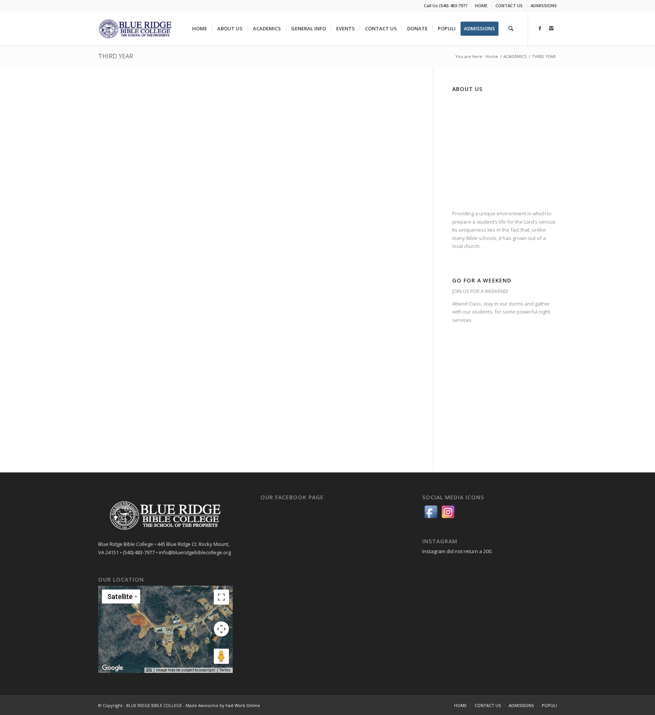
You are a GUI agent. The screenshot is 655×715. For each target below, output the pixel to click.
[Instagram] (551, 28)
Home (492, 56)
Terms (224, 670)
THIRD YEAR (115, 56)
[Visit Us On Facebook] (430, 518)
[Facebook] (539, 28)
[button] (165, 624)
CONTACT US (509, 5)
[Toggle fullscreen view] (221, 597)
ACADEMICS (515, 56)
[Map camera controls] (221, 629)
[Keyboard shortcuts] (149, 670)
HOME (481, 5)
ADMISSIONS (544, 5)
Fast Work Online (243, 705)
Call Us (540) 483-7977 (445, 5)
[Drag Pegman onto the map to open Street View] (221, 656)
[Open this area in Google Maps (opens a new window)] (112, 668)
